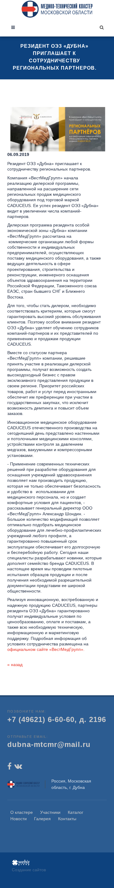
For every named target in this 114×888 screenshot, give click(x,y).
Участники (50, 812)
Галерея (42, 818)
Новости (18, 818)
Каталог (75, 812)
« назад (14, 664)
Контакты (67, 818)
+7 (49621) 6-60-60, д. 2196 (56, 719)
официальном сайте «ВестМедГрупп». (46, 649)
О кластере (21, 812)
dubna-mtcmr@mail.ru (49, 744)
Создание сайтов (29, 869)
